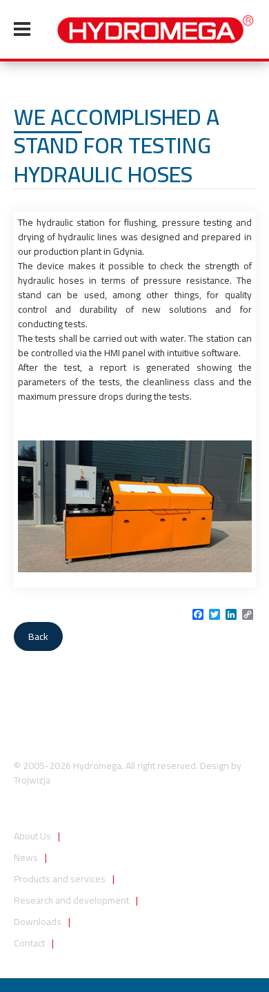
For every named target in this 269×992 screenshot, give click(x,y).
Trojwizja (32, 780)
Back (38, 636)
